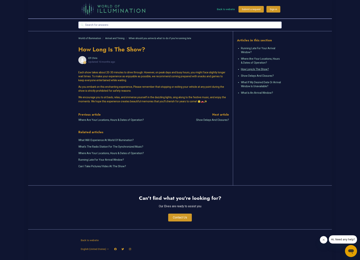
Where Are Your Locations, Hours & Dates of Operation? (111, 119)
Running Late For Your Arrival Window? (101, 159)
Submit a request (251, 9)
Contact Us (180, 217)
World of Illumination (89, 38)
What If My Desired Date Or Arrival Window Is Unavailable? (261, 84)
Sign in (273, 9)
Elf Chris (92, 58)
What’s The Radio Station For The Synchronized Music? (110, 146)
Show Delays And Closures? (212, 119)
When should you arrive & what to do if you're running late (160, 38)
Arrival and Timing (114, 38)
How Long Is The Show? (255, 69)
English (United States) (94, 249)
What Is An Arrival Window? (257, 92)
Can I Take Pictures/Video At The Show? (102, 166)
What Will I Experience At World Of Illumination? (106, 140)
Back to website (226, 9)
